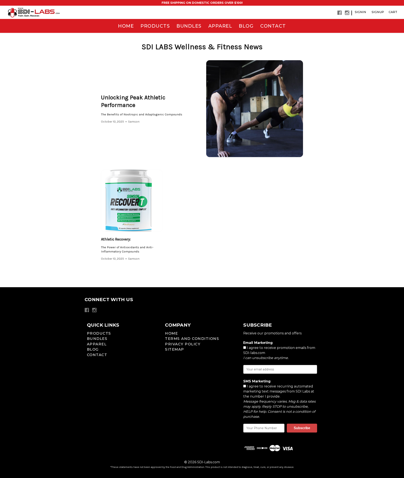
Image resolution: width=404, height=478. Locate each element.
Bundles (189, 26)
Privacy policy (182, 344)
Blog (246, 26)
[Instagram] (347, 13)
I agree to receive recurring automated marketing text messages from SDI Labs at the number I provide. (279, 401)
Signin (360, 12)
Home (126, 26)
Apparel (220, 26)
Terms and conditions (192, 338)
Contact (273, 26)
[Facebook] (339, 13)
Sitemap (174, 349)
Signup (378, 12)
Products (155, 26)
